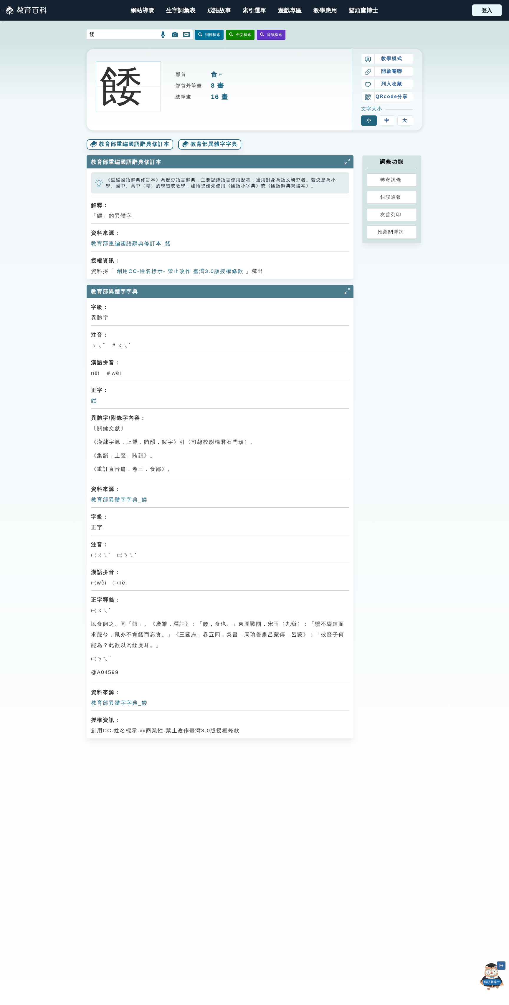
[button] (254, 10)
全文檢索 (243, 34)
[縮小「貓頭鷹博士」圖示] (501, 965)
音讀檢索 (274, 34)
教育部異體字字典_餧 (119, 500)
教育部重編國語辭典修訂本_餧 (131, 243)
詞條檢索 (212, 34)
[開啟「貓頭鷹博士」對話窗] (492, 976)
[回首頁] (26, 10)
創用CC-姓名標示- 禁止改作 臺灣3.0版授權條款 (179, 271)
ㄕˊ (220, 74)
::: (2, 10)
